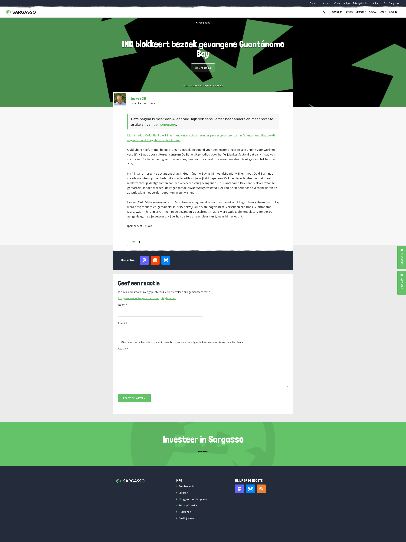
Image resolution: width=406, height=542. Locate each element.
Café (383, 12)
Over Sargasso (391, 3)
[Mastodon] (239, 488)
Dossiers (336, 12)
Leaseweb (326, 3)
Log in (393, 12)
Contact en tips (342, 3)
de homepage (165, 124)
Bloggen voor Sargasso (193, 499)
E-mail (121, 323)
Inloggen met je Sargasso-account (138, 298)
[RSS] (261, 488)
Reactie (122, 348)
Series (349, 12)
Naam (121, 304)
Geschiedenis (186, 486)
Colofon (183, 493)
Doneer (314, 3)
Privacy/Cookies (361, 3)
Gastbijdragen (187, 518)
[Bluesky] (250, 488)
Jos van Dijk (138, 98)
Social (373, 12)
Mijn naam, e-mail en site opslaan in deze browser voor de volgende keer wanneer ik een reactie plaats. (182, 342)
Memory (361, 12)
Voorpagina (204, 22)
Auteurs (376, 3)
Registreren (168, 298)
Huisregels (185, 512)
